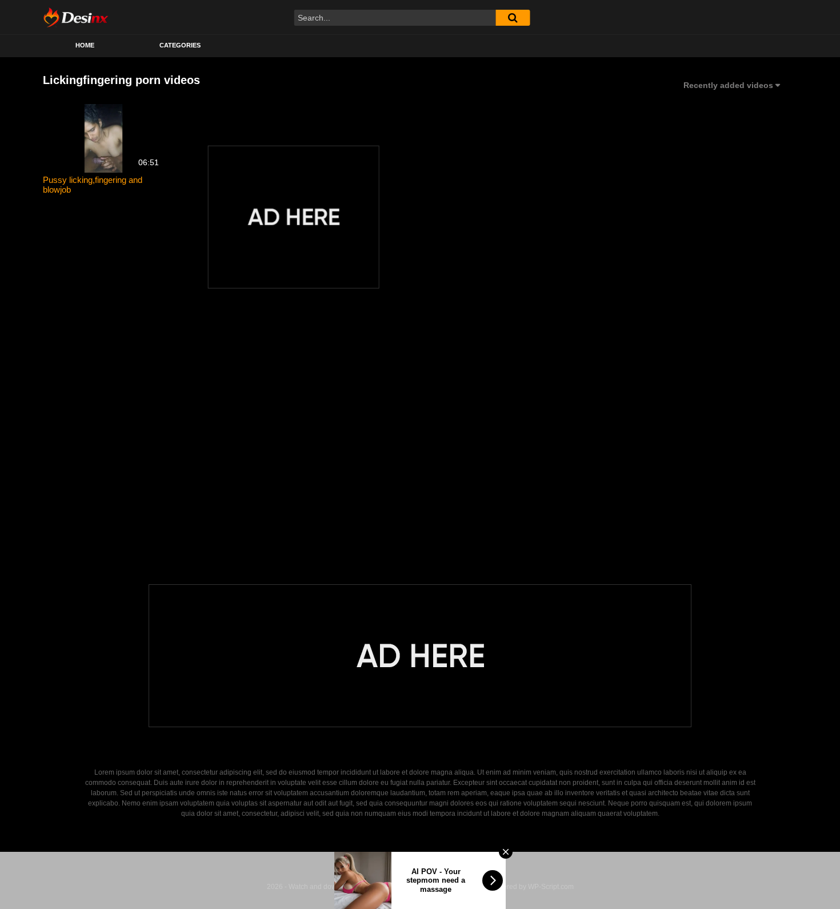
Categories (180, 45)
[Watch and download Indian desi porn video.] (76, 17)
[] (512, 18)
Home (84, 45)
